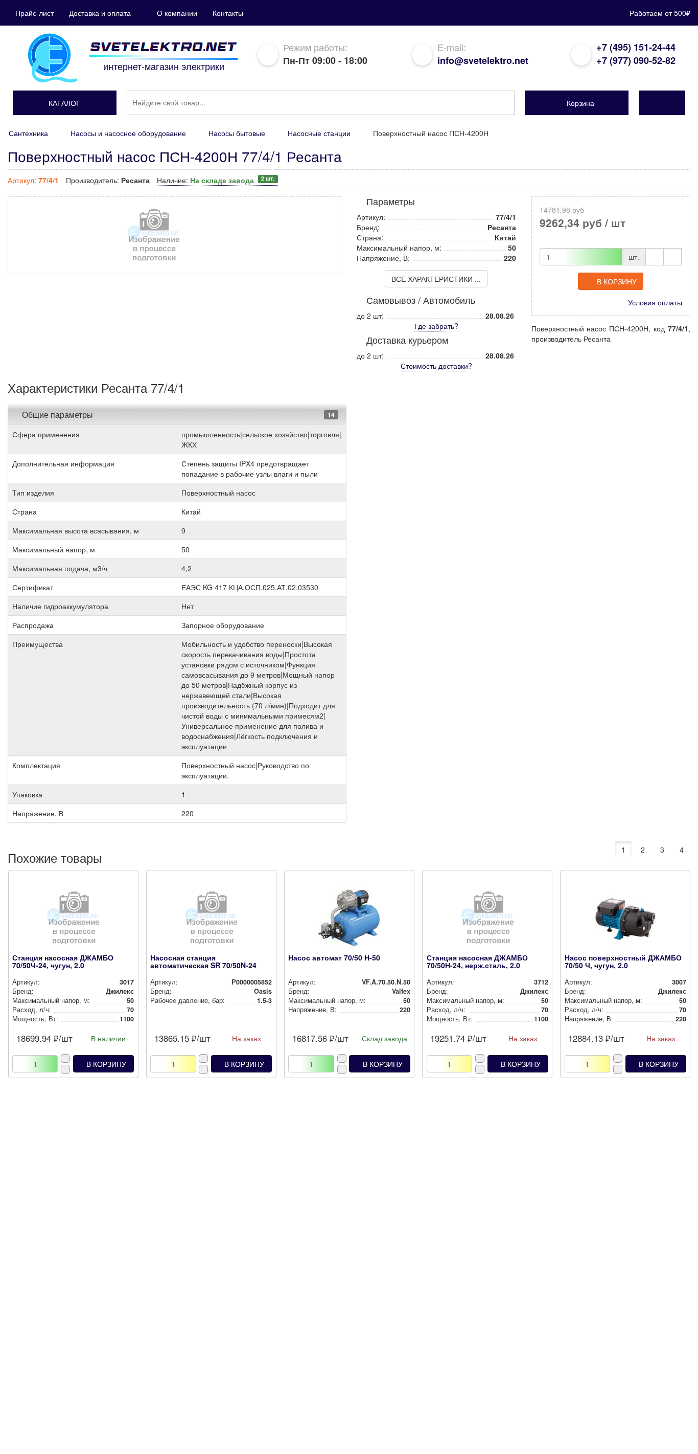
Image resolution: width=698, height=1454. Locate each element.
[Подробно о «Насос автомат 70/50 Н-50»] (349, 920)
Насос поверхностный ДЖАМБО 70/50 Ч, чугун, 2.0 (623, 961)
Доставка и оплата (100, 13)
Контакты (228, 13)
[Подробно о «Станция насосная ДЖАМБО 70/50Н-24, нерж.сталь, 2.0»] (487, 920)
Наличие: (215, 180)
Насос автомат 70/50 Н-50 (334, 957)
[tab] (177, 414)
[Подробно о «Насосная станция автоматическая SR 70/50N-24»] (211, 920)
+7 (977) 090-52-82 (636, 60)
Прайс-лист (34, 13)
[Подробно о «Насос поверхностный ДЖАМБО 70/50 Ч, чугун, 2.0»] (625, 920)
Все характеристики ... (436, 279)
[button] (65, 103)
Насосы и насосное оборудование (128, 133)
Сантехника (28, 133)
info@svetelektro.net (482, 60)
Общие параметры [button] (57, 414)
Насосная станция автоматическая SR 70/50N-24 (203, 961)
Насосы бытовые (236, 133)
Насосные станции (319, 133)
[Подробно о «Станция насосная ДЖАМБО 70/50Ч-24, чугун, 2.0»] (73, 920)
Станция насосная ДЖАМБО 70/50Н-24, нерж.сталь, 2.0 (477, 961)
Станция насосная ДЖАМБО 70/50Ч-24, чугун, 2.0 (62, 961)
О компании (177, 13)
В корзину (617, 281)
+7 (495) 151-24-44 (636, 47)
